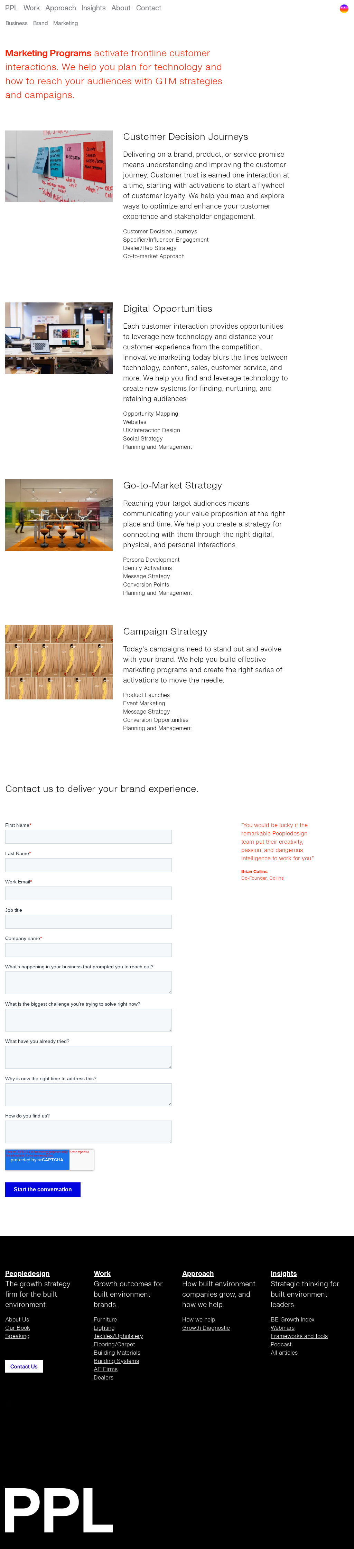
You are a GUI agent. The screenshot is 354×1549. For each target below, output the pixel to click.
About (121, 8)
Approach (60, 8)
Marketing (65, 24)
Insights (94, 8)
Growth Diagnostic (206, 1328)
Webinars (283, 1328)
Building (117, 1353)
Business (17, 24)
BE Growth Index (293, 1320)
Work (32, 8)
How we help (198, 1320)
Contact (148, 8)
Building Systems (116, 1361)
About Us (17, 1320)
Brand (40, 24)
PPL (11, 8)
